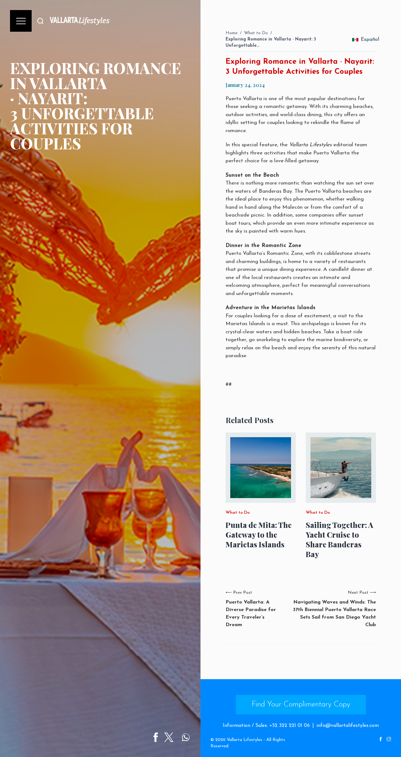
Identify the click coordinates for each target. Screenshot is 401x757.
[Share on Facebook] (155, 737)
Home (231, 33)
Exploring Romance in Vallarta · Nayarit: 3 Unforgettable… (271, 42)
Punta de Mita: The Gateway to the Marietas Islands (259, 534)
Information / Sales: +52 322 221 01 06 (266, 725)
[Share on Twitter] (169, 737)
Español (368, 39)
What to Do (256, 33)
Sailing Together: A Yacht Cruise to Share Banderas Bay (339, 539)
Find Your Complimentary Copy (301, 704)
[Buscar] (40, 21)
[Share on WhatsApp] (185, 737)
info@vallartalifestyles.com (347, 725)
